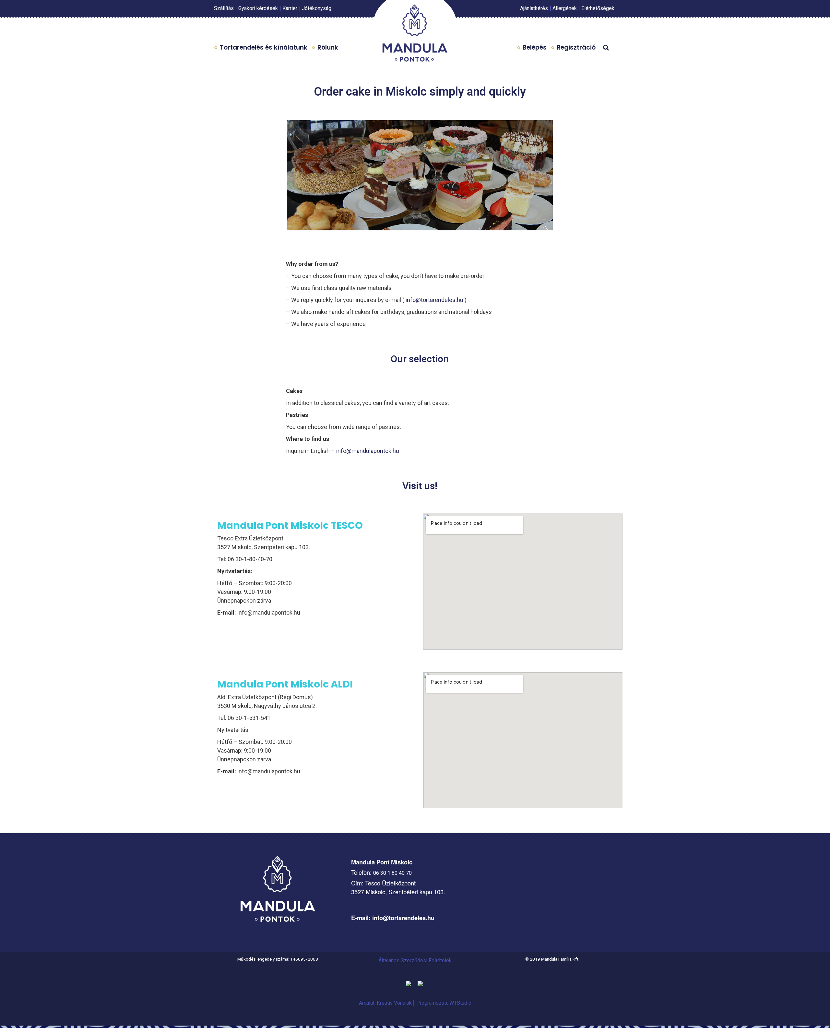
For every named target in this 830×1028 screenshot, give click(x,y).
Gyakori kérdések (258, 8)
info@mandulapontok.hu (367, 450)
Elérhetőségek (597, 8)
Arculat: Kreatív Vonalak (386, 1003)
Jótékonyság (316, 8)
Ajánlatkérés (534, 8)
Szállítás (224, 8)
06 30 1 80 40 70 (392, 873)
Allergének (564, 8)
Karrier (289, 8)
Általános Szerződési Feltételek (415, 960)
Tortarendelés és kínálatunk (263, 47)
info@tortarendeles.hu (435, 299)
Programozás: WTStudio (443, 1003)
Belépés (535, 47)
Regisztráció (576, 47)
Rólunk (327, 47)
